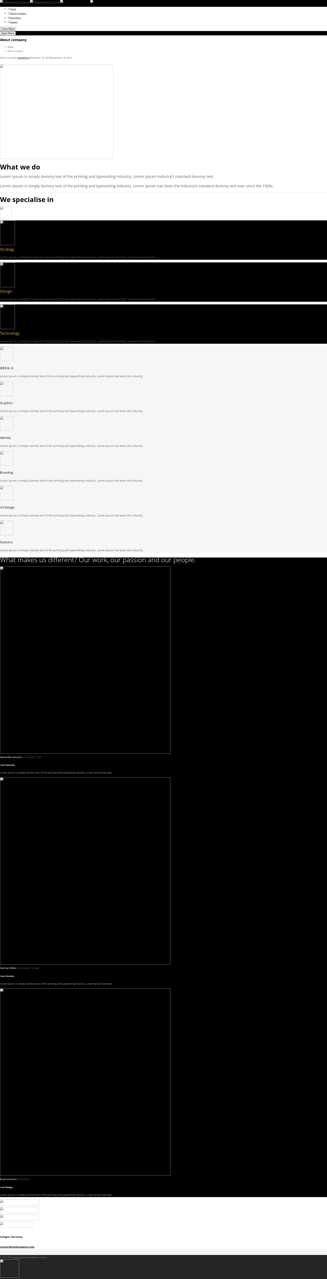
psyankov (23, 57)
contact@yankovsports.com (17, 1247)
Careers (13, 22)
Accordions (15, 17)
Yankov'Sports (19, 1257)
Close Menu (8, 28)
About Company (18, 13)
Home (13, 9)
